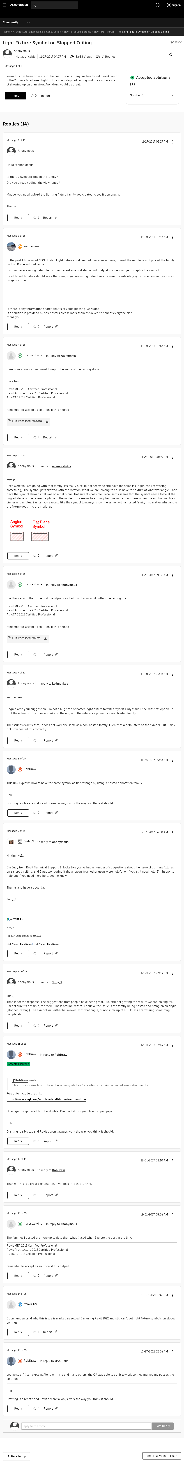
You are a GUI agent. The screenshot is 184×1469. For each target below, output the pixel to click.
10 (19, 971)
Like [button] (32, 95)
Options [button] (174, 42)
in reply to (61, 356)
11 (19, 1043)
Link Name (12, 944)
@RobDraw (20, 1080)
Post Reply (162, 1426)
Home (6, 32)
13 (19, 1213)
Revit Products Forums (77, 32)
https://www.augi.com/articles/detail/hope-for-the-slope (46, 1099)
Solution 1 (137, 95)
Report (45, 96)
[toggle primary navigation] (6, 5)
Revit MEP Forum (104, 32)
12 (19, 1159)
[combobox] (54, 5)
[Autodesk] (19, 4)
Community (11, 22)
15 (19, 1350)
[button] (179, 54)
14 (19, 1294)
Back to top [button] (18, 1456)
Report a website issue (161, 1456)
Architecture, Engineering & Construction (37, 32)
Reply (15, 96)
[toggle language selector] (158, 5)
